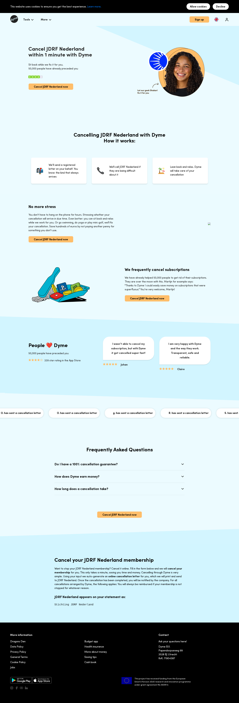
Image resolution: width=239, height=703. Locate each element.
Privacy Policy (18, 651)
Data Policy (16, 646)
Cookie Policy (18, 662)
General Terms (19, 657)
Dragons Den (18, 641)
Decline (220, 6)
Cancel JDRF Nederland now (51, 86)
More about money (95, 651)
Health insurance (94, 646)
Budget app (91, 641)
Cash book (90, 662)
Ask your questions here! (173, 641)
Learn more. (94, 6)
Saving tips (90, 657)
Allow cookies (198, 6)
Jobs (12, 667)
